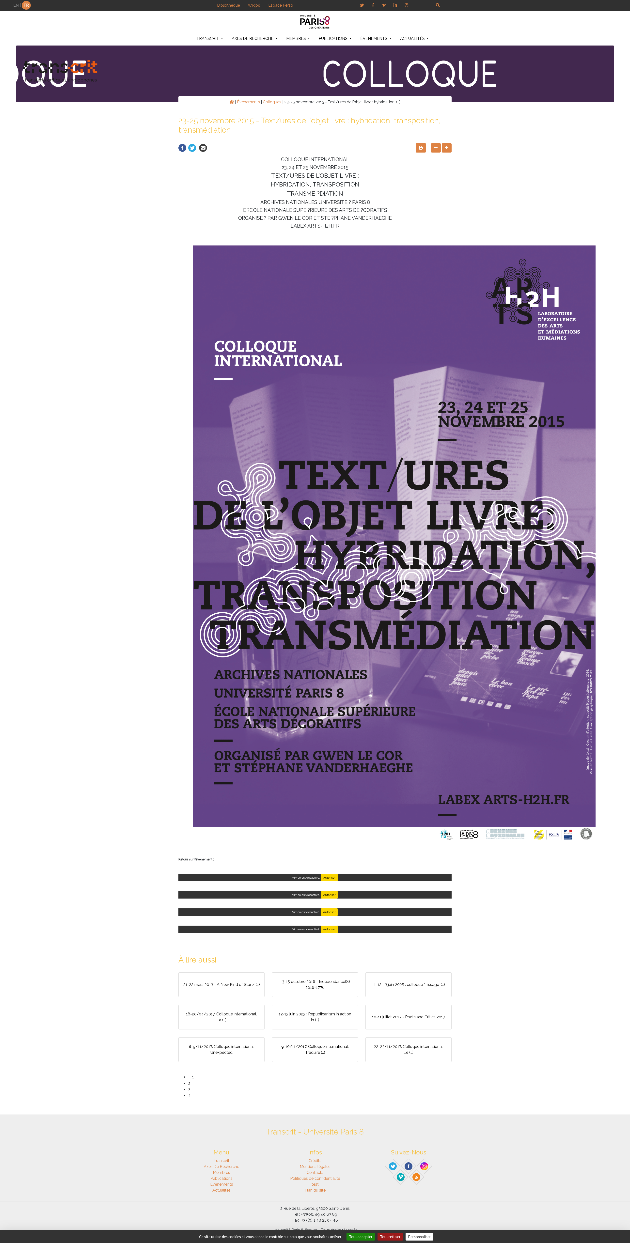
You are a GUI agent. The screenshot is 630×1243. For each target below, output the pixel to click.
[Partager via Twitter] (192, 147)
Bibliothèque (228, 5)
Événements (374, 38)
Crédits (315, 1160)
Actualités (413, 38)
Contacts (315, 1172)
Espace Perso (280, 5)
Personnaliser (419, 1236)
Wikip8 (254, 5)
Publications (333, 38)
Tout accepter (361, 1236)
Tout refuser (390, 1236)
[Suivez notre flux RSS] (416, 1176)
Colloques (272, 102)
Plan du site (315, 1190)
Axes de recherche (253, 38)
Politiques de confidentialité (315, 1178)
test (315, 1184)
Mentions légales (315, 1166)
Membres (296, 38)
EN (16, 5)
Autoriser (329, 877)
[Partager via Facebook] (182, 147)
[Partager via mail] (203, 147)
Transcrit (208, 38)
